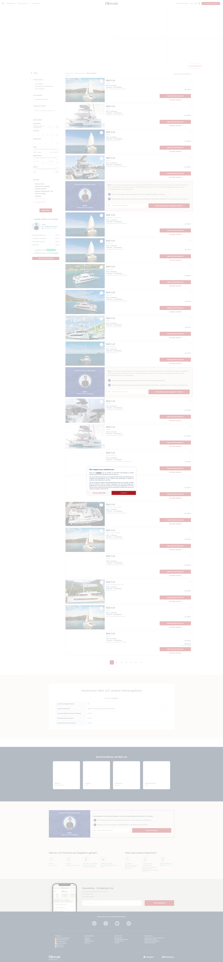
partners (98, 472)
